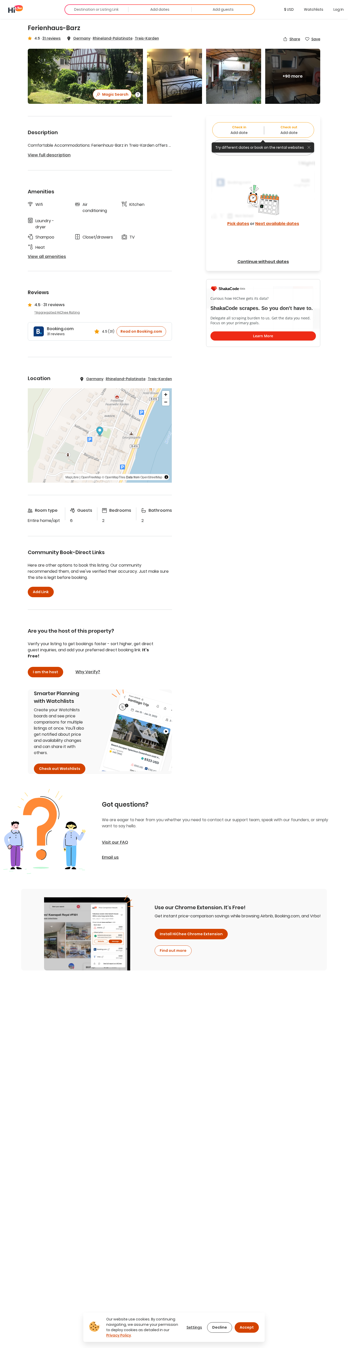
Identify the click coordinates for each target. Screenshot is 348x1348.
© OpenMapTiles (113, 477)
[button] (289, 9)
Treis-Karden (147, 38)
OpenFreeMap (91, 477)
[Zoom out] (165, 402)
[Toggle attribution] (166, 477)
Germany (81, 38)
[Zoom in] (165, 394)
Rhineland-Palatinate (112, 38)
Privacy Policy (118, 1335)
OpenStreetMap (151, 477)
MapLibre (72, 477)
